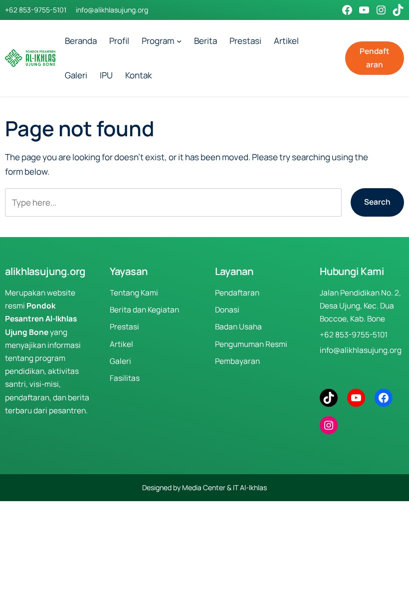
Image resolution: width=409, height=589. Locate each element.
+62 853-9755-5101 (35, 9)
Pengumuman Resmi (251, 344)
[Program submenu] (179, 40)
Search (377, 202)
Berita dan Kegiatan (144, 309)
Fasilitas (125, 378)
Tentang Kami (134, 293)
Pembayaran (237, 361)
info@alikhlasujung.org (112, 9)
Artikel (121, 344)
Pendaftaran (375, 57)
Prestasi (124, 326)
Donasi (227, 309)
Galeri (120, 361)
